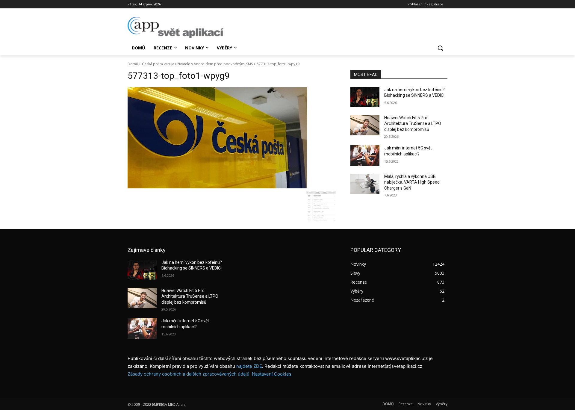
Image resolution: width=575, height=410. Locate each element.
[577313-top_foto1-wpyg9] (232, 137)
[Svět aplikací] (175, 27)
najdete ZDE (249, 366)
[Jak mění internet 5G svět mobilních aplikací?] (364, 155)
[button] (440, 48)
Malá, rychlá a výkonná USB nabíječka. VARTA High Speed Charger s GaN (412, 182)
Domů (133, 63)
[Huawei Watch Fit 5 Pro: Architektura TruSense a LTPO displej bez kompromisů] (364, 125)
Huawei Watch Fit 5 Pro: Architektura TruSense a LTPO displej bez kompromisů (412, 123)
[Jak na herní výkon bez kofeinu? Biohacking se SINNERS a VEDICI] (364, 97)
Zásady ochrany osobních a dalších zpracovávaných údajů (188, 374)
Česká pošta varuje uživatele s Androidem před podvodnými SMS (197, 63)
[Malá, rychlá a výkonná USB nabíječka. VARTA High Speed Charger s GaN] (364, 184)
